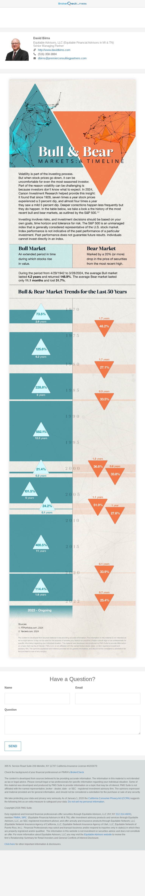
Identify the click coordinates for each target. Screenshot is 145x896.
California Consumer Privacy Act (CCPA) (109, 798)
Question (11, 709)
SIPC (24, 817)
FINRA (17, 817)
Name (8, 687)
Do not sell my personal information (86, 801)
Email (79, 687)
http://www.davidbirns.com (54, 49)
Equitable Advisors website (98, 834)
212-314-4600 (123, 814)
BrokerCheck (77, 772)
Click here (10, 844)
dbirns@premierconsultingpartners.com (62, 58)
